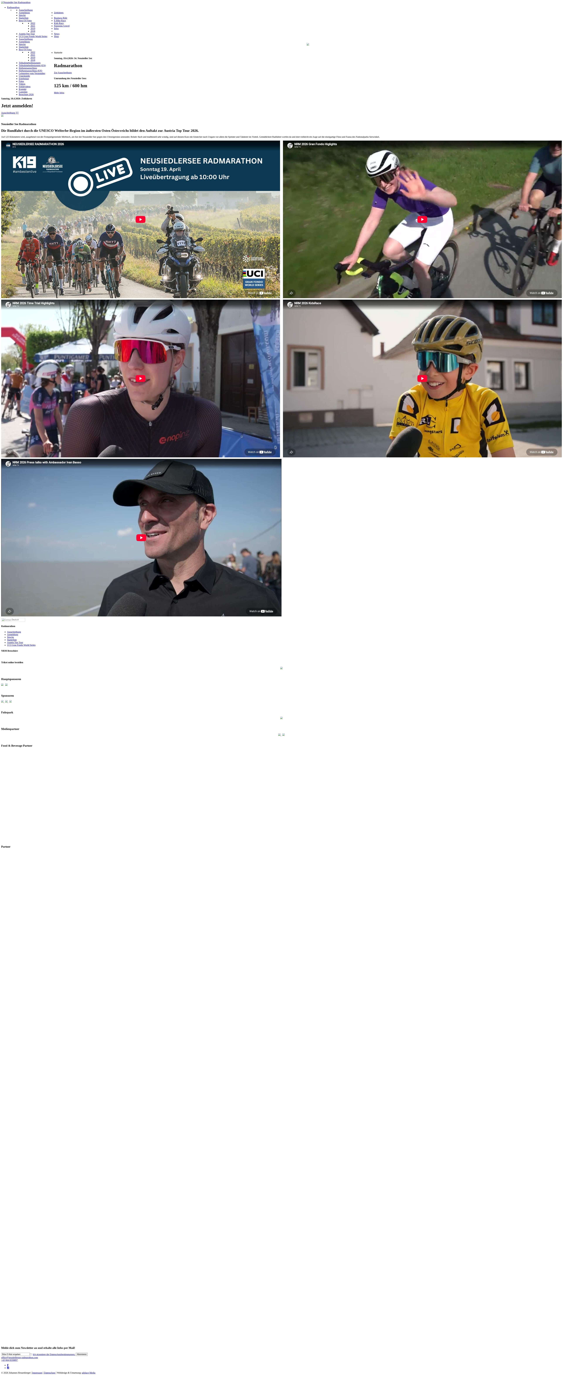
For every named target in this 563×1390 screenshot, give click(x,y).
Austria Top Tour (15, 642)
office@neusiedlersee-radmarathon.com (19, 1357)
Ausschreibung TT (10, 113)
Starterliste (12, 640)
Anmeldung (12, 634)
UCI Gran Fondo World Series (21, 645)
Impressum (37, 1373)
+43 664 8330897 (9, 1360)
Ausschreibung (14, 632)
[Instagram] (8, 1368)
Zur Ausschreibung (63, 72)
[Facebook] (7, 1365)
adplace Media (88, 1373)
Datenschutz (49, 1373)
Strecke (10, 637)
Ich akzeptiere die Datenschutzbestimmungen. (54, 1354)
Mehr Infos (59, 92)
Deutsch (15, 620)
